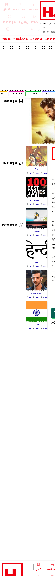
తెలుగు (43, 24)
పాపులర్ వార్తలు (9, 225)
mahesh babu (33, 94)
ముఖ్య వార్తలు (10, 163)
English (50, 24)
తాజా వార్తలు (10, 101)
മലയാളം (43, 27)
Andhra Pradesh (16, 94)
